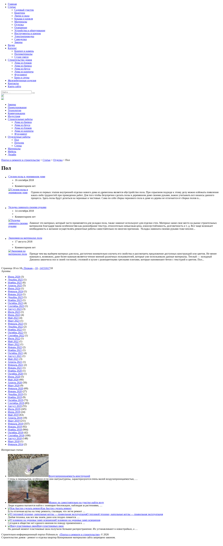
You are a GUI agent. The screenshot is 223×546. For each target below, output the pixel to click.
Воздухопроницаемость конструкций (69, 476)
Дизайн (12, 154)
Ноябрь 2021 (15, 350)
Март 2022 (14, 344)
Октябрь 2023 (15, 303)
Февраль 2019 (15, 423)
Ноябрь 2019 (15, 397)
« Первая (27, 268)
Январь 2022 (15, 347)
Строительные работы (20, 119)
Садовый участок (24, 9)
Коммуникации (16, 113)
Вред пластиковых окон (50, 526)
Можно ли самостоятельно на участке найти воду (76, 502)
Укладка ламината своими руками (27, 207)
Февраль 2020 (15, 388)
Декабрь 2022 (15, 326)
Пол (16, 139)
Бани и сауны (21, 77)
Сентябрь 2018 (16, 435)
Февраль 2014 (15, 444)
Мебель (12, 151)
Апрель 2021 (15, 362)
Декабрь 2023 (15, 297)
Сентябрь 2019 (16, 403)
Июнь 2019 (14, 412)
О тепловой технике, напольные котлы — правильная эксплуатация (125, 514)
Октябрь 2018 (15, 432)
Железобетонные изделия (22, 80)
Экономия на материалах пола (25, 238)
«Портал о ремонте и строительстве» (79, 534)
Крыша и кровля (23, 18)
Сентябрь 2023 (16, 306)
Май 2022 (13, 341)
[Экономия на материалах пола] (18, 254)
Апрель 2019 (15, 417)
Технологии (14, 110)
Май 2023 (13, 317)
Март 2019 (14, 420)
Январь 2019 (15, 426)
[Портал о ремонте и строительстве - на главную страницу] (2, 95)
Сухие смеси (21, 57)
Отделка (19, 24)
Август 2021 (15, 356)
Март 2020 (14, 385)
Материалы (20, 21)
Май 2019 (13, 415)
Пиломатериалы (23, 54)
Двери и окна (21, 15)
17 (49, 268)
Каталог (12, 48)
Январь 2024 (15, 294)
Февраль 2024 (15, 291)
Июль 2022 (14, 338)
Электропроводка (24, 36)
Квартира (19, 12)
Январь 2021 (15, 367)
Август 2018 (15, 438)
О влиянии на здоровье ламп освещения (77, 520)
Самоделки (20, 39)
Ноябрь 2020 (15, 370)
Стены (18, 145)
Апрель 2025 (15, 285)
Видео (11, 45)
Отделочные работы (19, 136)
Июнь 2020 (14, 376)
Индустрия (14, 116)
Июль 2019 (14, 409)
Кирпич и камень (24, 51)
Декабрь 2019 (15, 394)
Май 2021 (13, 359)
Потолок (19, 142)
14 (41, 268)
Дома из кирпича (23, 71)
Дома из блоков (23, 62)
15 (43, 268)
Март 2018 (14, 441)
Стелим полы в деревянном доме (26, 176)
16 (46, 268)
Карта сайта (14, 86)
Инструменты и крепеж (27, 33)
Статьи (12, 7)
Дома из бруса (22, 68)
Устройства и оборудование (29, 30)
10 (36, 268)
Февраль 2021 (15, 365)
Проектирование (17, 107)
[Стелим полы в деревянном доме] (19, 192)
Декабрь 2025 (15, 279)
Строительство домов (20, 59)
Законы (18, 42)
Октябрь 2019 (15, 400)
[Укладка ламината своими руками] (18, 226)
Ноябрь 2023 (15, 300)
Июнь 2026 (14, 276)
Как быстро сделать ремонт (56, 508)
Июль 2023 (14, 312)
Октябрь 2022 (15, 332)
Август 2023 (15, 309)
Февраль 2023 (15, 323)
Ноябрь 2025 (15, 282)
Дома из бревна (23, 65)
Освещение (20, 27)
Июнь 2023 (14, 315)
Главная (12, 4)
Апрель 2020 (15, 382)
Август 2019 (15, 406)
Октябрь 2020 (15, 373)
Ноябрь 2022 (15, 329)
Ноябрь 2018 (15, 429)
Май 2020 (13, 379)
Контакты (13, 83)
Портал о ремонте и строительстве (20, 160)
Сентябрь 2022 (16, 335)
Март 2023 (14, 320)
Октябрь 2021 (15, 353)
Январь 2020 (15, 391)
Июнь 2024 (14, 288)
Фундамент (20, 74)
